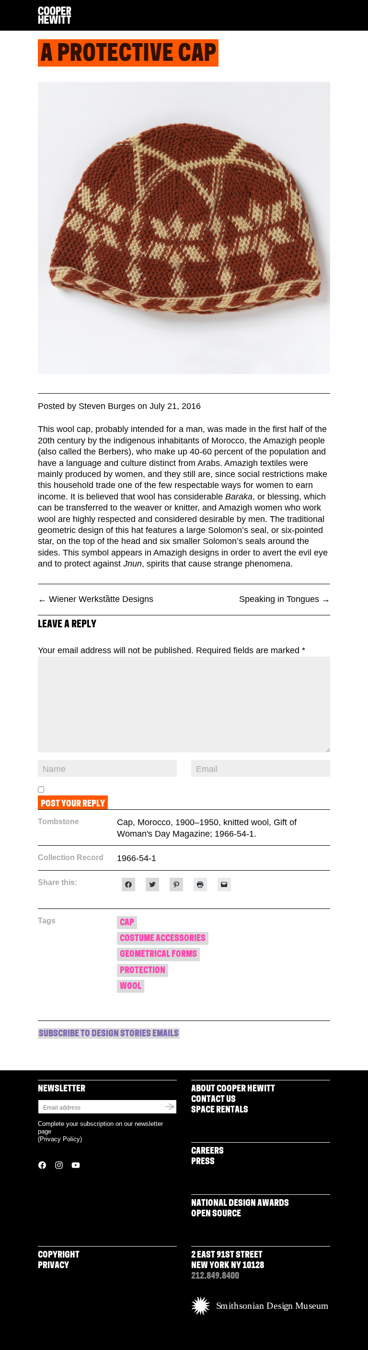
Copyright (59, 1255)
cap (127, 923)
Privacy (53, 1266)
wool (130, 987)
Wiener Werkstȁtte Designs (95, 599)
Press (203, 1162)
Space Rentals (219, 1110)
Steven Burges (107, 406)
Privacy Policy (60, 1139)
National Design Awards (240, 1204)
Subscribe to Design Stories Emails (109, 1034)
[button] (326, 16)
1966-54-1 (136, 858)
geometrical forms (158, 955)
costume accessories (163, 939)
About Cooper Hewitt (233, 1089)
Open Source (216, 1214)
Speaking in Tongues (284, 599)
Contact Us (213, 1100)
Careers (207, 1151)
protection (142, 971)
